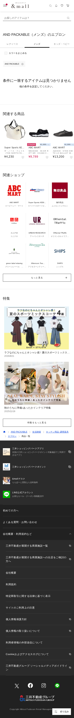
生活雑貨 (36, 432)
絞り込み (64, 711)
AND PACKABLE (19, 432)
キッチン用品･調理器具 (57, 432)
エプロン (12, 436)
